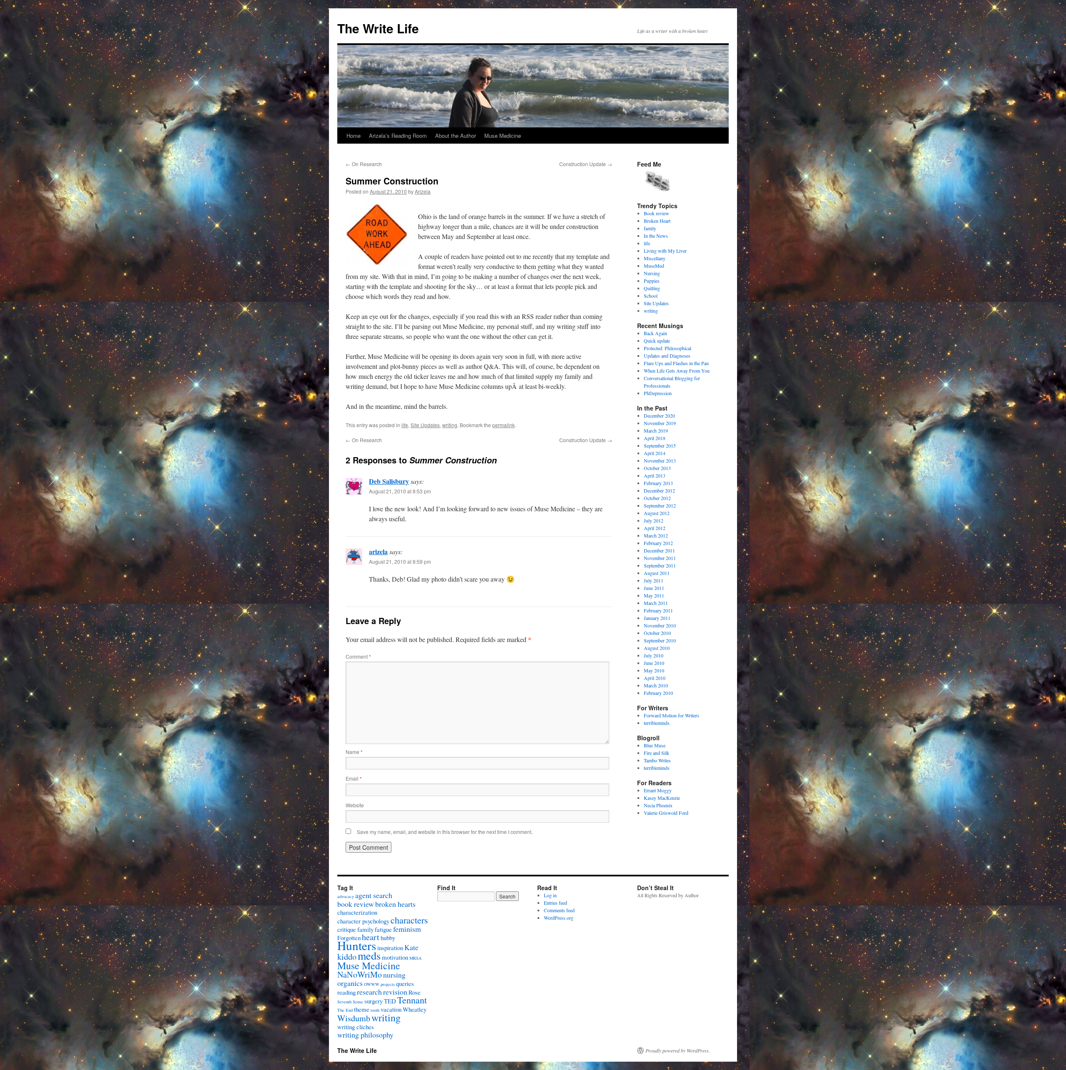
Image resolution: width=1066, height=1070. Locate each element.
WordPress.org (558, 917)
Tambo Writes (657, 760)
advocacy (345, 896)
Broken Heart (657, 220)
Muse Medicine (502, 135)
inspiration (390, 947)
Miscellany (654, 258)
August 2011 (657, 573)
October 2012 (657, 498)
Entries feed (555, 902)
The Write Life (378, 28)
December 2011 (659, 550)
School (651, 295)
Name (354, 751)
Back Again (655, 333)
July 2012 (653, 520)
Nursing (652, 273)
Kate (411, 947)
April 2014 (654, 453)
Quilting (652, 288)
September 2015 (660, 445)
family (650, 228)
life (404, 424)
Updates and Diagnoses (667, 355)
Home (353, 135)
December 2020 (659, 415)
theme (361, 1009)
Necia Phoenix (658, 805)
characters (409, 920)
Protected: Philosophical (667, 348)
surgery (373, 1001)
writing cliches (355, 1027)
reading (346, 992)
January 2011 (657, 618)
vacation (391, 1009)
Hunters (356, 945)
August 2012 (657, 513)
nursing (394, 975)
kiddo (346, 956)
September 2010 (660, 640)
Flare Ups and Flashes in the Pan (676, 363)
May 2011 (654, 595)
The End (345, 1010)
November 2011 (660, 558)
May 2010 (654, 670)
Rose (414, 992)
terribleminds (657, 722)
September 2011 (660, 565)
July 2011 (653, 580)
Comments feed (559, 910)
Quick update (657, 340)
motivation (395, 957)
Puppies (652, 280)
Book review (656, 213)
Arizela (423, 191)
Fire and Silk (656, 752)
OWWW (371, 984)
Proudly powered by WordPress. (677, 1050)
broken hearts (395, 904)
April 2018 (654, 438)
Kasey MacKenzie (662, 797)
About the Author (455, 135)
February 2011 (658, 610)
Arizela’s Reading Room (398, 135)
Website (355, 805)
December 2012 (659, 490)
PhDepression (658, 393)
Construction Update (585, 163)
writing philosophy (365, 1035)
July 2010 (653, 655)
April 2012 (654, 528)
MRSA (415, 958)
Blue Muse (654, 745)
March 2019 (656, 430)
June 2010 (654, 662)
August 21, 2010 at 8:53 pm (400, 491)
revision (395, 992)
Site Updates (425, 424)
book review (355, 904)
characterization (357, 912)
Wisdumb (353, 1018)
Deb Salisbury (389, 481)
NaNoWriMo (359, 974)
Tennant (412, 1000)
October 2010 (657, 633)
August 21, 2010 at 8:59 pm (400, 561)
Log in (550, 895)
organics (350, 983)
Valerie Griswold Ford (666, 812)
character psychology (363, 921)
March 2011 (656, 603)
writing (449, 424)
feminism (407, 929)
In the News (656, 235)
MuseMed (654, 265)
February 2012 (658, 543)
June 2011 (654, 588)
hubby (388, 937)
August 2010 (657, 647)
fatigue (383, 929)
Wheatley (414, 1009)
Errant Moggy (658, 790)
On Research (364, 163)
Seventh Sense (350, 1002)
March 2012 (656, 535)
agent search (373, 895)
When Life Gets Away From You (677, 370)
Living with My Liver (665, 250)
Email (354, 778)
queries (405, 983)
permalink (503, 424)
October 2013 (657, 468)
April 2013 (654, 475)
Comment (358, 656)
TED (390, 1001)
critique (346, 929)
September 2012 (660, 505)
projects (388, 984)
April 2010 (654, 677)
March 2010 (656, 685)
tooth (375, 1010)
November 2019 (660, 423)
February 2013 (658, 483)
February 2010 (658, 692)
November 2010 (660, 625)
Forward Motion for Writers (671, 715)
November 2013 (660, 460)
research (369, 992)
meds (369, 955)
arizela (378, 551)
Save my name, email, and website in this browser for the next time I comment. (445, 831)
